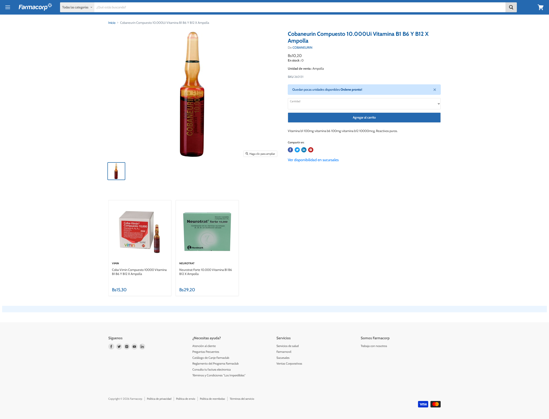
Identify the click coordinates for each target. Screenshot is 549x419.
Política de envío (185, 398)
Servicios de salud (287, 346)
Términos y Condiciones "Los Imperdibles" (219, 375)
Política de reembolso (212, 398)
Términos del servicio (242, 398)
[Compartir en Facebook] (290, 149)
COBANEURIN (302, 48)
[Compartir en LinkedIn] (303, 149)
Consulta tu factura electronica (211, 369)
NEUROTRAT (187, 263)
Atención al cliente (204, 346)
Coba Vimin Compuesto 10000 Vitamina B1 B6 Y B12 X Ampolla (139, 272)
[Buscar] (511, 7)
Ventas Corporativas (289, 363)
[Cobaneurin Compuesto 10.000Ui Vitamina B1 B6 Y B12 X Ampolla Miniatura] (116, 171)
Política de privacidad (159, 398)
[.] (310, 149)
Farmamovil (283, 352)
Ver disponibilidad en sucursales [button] (313, 160)
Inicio (111, 23)
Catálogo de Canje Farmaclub (210, 358)
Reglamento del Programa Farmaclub (215, 363)
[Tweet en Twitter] (297, 149)
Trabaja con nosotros (374, 346)
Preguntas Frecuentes (205, 352)
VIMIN (115, 263)
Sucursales (283, 358)
